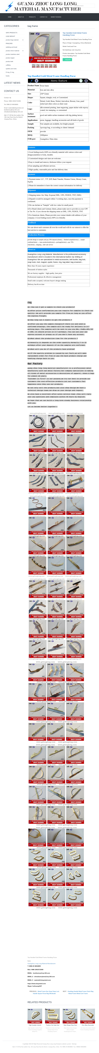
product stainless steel (12, 54)
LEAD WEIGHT (10, 36)
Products (32, 17)
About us (21, 17)
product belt (9, 61)
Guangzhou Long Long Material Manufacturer (42, 963)
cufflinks (8, 65)
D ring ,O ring (10, 72)
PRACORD (9, 43)
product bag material (12, 40)
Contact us (43, 17)
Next (57, 47)
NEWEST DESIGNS (56, 17)
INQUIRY (68, 59)
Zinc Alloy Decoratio (88, 1025)
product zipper (10, 58)
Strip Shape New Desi (70, 1025)
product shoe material (12, 50)
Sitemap (74, 1044)
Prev (31, 47)
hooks (7, 76)
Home (9, 17)
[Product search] (93, 6)
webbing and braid (11, 47)
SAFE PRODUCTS (11, 32)
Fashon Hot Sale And (52, 1025)
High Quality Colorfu (35, 1025)
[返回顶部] (94, 37)
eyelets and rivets (11, 68)
